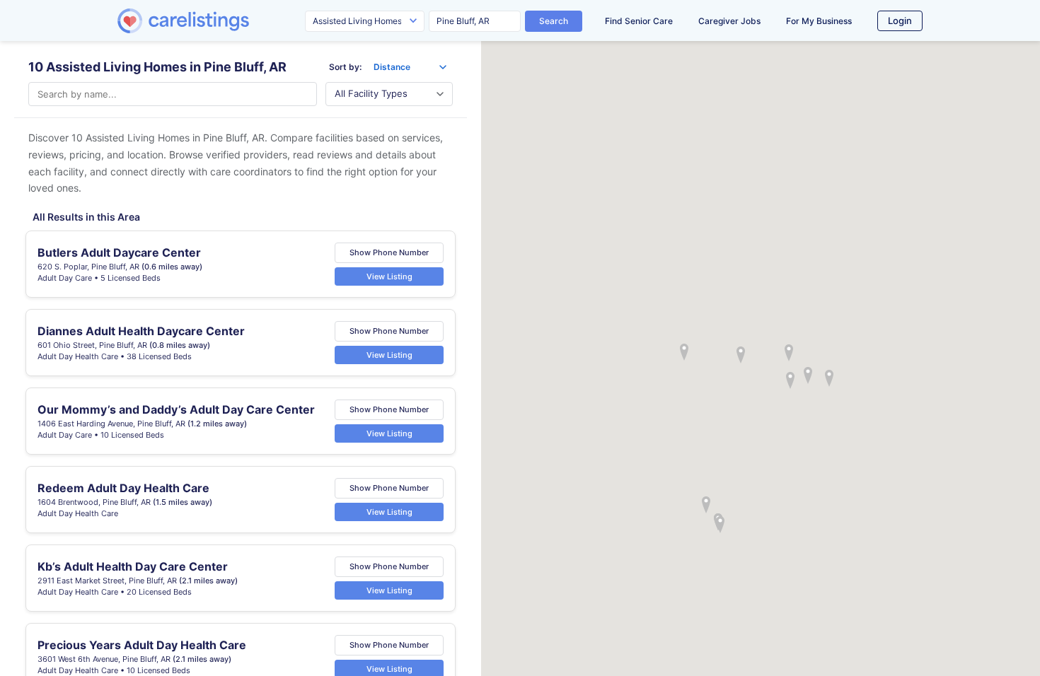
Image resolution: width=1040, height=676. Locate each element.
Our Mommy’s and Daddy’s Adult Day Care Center (176, 409)
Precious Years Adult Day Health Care (141, 645)
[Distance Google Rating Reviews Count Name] (410, 67)
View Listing (389, 276)
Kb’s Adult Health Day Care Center (132, 566)
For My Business (819, 21)
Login (900, 20)
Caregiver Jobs (729, 21)
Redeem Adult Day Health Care (123, 488)
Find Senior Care (639, 21)
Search (553, 21)
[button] (740, 354)
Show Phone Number (389, 252)
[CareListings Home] (223, 20)
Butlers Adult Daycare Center (119, 252)
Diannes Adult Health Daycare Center (141, 331)
